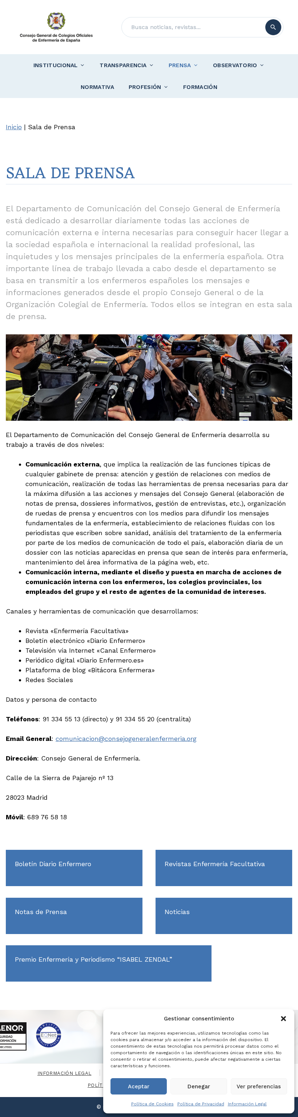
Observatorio (235, 65)
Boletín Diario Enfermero (53, 864)
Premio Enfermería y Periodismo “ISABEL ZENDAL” (93, 959)
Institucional (55, 65)
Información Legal (247, 1103)
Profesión (145, 87)
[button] (283, 1018)
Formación (200, 87)
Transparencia (123, 65)
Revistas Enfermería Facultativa (215, 864)
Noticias (177, 912)
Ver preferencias (259, 1086)
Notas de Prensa (41, 912)
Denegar (199, 1086)
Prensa (180, 65)
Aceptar (138, 1086)
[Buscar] (273, 27)
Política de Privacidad (200, 1103)
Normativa (97, 87)
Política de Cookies (152, 1103)
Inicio (14, 127)
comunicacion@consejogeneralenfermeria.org (126, 738)
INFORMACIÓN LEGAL (64, 1073)
